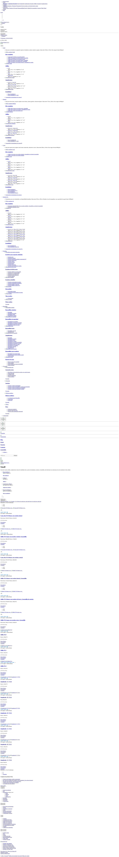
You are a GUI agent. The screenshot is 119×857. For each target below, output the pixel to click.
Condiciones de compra (7, 820)
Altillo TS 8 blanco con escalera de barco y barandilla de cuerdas (20, 62)
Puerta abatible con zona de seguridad (15, 364)
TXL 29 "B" (16, 236)
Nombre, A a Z (8, 501)
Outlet (4, 809)
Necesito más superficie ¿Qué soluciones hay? (12, 781)
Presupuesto (18, 5)
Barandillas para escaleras (12, 351)
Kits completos (9, 54)
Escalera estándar (11, 276)
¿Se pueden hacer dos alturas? (9, 783)
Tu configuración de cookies (8, 825)
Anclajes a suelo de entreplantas (14, 385)
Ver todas (7, 304)
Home (6, 1)
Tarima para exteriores (12, 409)
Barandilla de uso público (13, 321)
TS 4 (9, 72)
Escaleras (32, 3)
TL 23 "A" (10, 180)
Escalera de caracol (11, 258)
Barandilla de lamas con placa (14, 324)
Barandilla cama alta (12, 330)
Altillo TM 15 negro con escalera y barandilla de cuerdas (19, 109)
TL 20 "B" (15, 182)
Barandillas (5, 306)
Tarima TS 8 (10, 75)
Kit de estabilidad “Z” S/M (13, 95)
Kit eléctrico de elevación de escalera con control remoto (19, 372)
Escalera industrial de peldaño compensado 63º (17, 259)
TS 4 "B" (14, 87)
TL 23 (9, 166)
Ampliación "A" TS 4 (6, 760)
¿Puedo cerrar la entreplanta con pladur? (11, 782)
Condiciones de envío (7, 819)
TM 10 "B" (15, 130)
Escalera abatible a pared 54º (13, 284)
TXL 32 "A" (10, 231)
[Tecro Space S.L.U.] (4, 22)
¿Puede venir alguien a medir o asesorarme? (11, 779)
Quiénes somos (6, 832)
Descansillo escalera (12, 291)
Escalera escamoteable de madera (14, 282)
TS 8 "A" (10, 82)
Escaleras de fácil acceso (11, 269)
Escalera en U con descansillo (14, 272)
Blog (4, 10)
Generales (39, 3)
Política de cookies (25, 855)
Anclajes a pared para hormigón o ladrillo (16, 389)
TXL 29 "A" (10, 236)
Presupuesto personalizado (8, 806)
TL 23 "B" (15, 180)
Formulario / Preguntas (11, 5)
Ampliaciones (27, 3)
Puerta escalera (11, 356)
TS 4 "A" (10, 87)
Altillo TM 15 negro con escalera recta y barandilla (18, 108)
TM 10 (9, 118)
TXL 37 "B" (16, 229)
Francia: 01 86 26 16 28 (8, 844)
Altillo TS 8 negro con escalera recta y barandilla (17, 61)
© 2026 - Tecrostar (4, 855)
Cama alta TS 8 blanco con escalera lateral (16, 56)
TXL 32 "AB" (22, 231)
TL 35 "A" (10, 175)
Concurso (39, 8)
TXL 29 (9, 219)
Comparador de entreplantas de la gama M (13, 143)
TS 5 (9, 70)
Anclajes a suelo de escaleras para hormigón (16, 387)
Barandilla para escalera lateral (14, 353)
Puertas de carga (9, 359)
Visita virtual (5, 838)
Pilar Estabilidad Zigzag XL (13, 246)
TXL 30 (9, 217)
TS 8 (9, 68)
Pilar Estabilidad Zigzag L (13, 192)
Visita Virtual (43, 8)
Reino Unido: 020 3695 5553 (9, 847)
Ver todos (7, 378)
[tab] (61, 452)
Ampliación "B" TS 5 (6, 744)
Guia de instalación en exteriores (9, 824)
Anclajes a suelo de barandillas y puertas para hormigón (19, 386)
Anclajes (7, 383)
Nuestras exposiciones (7, 811)
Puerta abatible (11, 362)
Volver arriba (3, 785)
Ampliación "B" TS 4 (6, 697)
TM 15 (9, 116)
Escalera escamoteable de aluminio (15, 283)
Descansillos (8, 289)
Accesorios (5, 366)
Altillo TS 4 (3, 666)
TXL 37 (9, 213)
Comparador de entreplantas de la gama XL (13, 249)
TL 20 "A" (10, 182)
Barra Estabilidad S (11, 94)
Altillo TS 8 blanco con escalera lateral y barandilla (18, 60)
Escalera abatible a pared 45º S (14, 285)
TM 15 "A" (10, 128)
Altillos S (5, 478)
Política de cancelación (7, 823)
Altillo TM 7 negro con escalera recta (15, 110)
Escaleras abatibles (10, 279)
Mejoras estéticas (9, 395)
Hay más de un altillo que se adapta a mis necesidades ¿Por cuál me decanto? (18, 780)
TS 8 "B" (14, 82)
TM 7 (9, 121)
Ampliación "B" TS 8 (6, 713)
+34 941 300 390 (9, 38)
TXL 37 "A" (10, 229)
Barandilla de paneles (12, 313)
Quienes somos (6, 8)
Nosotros (2, 444)
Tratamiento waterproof (7, 808)
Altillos (35, 3)
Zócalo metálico (11, 376)
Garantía (4, 826)
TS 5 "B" (14, 84)
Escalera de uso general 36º (13, 275)
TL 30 (9, 163)
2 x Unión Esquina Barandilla (14, 398)
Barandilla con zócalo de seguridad (15, 322)
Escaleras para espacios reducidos (13, 254)
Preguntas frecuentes (7, 812)
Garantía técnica (44, 3)
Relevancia (3, 500)
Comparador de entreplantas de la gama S (13, 97)
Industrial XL (5, 197)
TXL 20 (9, 222)
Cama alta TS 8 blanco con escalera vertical (16, 59)
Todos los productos (7, 790)
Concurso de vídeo (6, 836)
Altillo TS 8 (3, 634)
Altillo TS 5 (3, 650)
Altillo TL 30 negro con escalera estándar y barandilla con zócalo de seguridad (23, 154)
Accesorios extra (9, 369)
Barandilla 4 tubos (11, 314)
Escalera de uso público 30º (13, 274)
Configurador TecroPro (7, 813)
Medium (4, 99)
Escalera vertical (11, 261)
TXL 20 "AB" (22, 238)
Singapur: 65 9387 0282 (8, 849)
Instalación (22, 3)
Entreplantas (5, 792)
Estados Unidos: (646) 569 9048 (9, 848)
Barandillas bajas (9, 328)
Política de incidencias (7, 821)
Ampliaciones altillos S (7, 483)
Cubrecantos (10, 399)
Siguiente (5, 774)
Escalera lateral (11, 263)
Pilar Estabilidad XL (12, 245)
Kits (4, 791)
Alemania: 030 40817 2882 (8, 845)
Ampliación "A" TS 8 (6, 681)
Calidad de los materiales (32, 8)
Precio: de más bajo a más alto (23, 501)
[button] (0, 454)
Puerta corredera (11, 365)
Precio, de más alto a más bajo (35, 501)
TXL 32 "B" (16, 231)
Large (4, 145)
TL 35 (9, 161)
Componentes (5, 415)
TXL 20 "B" (16, 238)
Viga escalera (8, 296)
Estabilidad (8, 91)
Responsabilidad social (7, 837)
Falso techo (10, 400)
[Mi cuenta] (2, 460)
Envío (18, 3)
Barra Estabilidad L (12, 189)
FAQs (4, 2)
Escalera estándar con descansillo (14, 271)
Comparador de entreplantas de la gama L (13, 194)
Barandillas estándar (10, 310)
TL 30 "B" (15, 177)
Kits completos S (6, 472)
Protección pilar (11, 373)
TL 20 (9, 168)
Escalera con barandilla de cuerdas (14, 265)
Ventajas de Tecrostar (13, 8)
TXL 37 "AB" (22, 229)
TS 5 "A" (10, 84)
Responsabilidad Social (22, 8)
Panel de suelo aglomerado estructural (15, 411)
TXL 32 (9, 215)
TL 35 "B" (15, 175)
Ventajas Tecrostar (6, 839)
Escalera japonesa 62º (12, 260)
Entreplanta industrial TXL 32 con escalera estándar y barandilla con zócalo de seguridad (25, 206)
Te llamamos (3, 38)
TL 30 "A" (10, 177)
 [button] (0, 456)
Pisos (6, 406)
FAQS (2, 442)
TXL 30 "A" (10, 234)
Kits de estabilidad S (7, 489)
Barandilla (10, 312)
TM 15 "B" (15, 128)
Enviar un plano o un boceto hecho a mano (29, 5)
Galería (4, 9)
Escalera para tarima (12, 264)
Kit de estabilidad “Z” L (12, 190)
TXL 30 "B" (16, 234)
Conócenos (5, 7)
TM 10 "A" (10, 130)
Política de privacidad (13, 855)
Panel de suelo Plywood (12, 410)
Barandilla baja (11, 331)
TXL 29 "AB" (22, 236)
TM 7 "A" (10, 132)
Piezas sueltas (8, 302)
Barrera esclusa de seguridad (13, 361)
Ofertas (4, 807)
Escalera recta (10, 257)
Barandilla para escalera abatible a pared (16, 354)
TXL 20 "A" (10, 238)
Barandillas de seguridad (11, 319)
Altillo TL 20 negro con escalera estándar (16, 155)
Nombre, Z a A (14, 501)
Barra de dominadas (12, 375)
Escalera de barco (11, 262)
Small (4, 47)
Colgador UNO (11, 374)
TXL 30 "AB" (22, 234)
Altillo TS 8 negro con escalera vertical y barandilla (18, 58)
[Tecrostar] (2, 43)
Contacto (5, 4)
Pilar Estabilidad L (11, 191)
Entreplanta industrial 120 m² (13, 207)
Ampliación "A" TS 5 (6, 728)
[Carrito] (0, 460)
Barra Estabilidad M (12, 140)
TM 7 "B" (15, 132)
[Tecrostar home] (0, 459)
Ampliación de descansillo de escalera (15, 292)
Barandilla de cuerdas (12, 315)
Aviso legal (19, 855)
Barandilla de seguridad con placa (14, 323)
